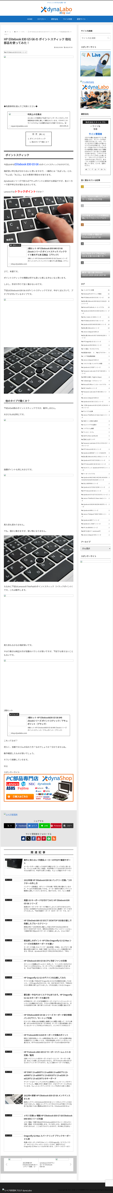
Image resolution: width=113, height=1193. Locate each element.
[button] (67, 825)
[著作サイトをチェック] (23, 838)
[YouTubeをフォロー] (38, 838)
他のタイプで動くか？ (40, 142)
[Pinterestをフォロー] (43, 838)
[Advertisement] (96, 607)
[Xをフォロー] (28, 838)
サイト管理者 (95, 133)
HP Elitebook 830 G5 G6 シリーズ (16, 52)
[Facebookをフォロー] (33, 838)
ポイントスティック (38, 138)
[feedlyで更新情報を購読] (49, 838)
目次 (35, 134)
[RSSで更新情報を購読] (54, 838)
